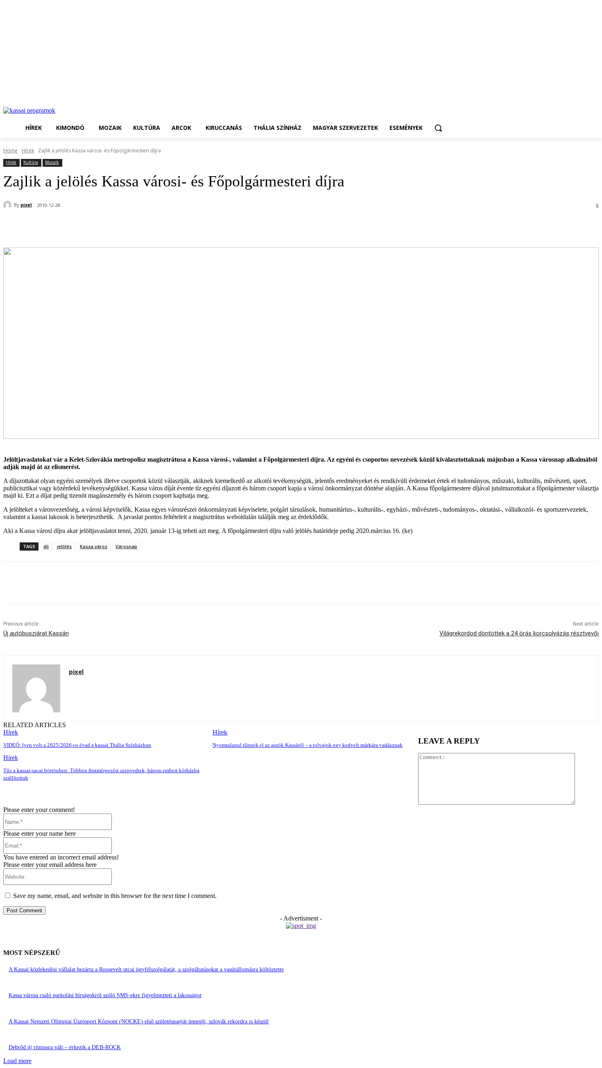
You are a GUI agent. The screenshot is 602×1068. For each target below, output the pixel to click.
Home (10, 150)
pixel (26, 205)
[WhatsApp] (137, 226)
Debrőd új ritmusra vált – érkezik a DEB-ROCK (65, 1047)
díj (46, 546)
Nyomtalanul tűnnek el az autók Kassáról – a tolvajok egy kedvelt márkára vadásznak (308, 745)
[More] (196, 226)
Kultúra (30, 162)
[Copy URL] (166, 226)
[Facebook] (78, 226)
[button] (438, 128)
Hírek (28, 150)
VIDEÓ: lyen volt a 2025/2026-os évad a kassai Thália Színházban (77, 745)
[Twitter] (107, 226)
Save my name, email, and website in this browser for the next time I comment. (115, 895)
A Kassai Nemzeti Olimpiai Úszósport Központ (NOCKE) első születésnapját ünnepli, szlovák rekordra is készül (139, 1021)
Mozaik (52, 162)
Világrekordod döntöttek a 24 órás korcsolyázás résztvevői (519, 633)
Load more (17, 1060)
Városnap (126, 546)
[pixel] (8, 205)
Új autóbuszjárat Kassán (36, 633)
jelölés (64, 546)
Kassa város (93, 546)
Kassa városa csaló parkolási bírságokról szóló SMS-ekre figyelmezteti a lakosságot (105, 995)
